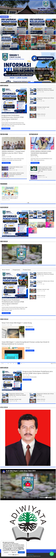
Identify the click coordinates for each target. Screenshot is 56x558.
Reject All (14, 552)
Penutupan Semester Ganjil (14, 16)
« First (2, 363)
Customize (6, 552)
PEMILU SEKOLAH (45, 46)
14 (16, 363)
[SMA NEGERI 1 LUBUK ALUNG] (28, 7)
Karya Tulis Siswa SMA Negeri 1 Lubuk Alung (17, 323)
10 (8, 363)
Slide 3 (35, 82)
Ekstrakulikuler (33, 134)
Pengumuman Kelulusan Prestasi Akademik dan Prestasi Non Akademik (41, 30)
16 (21, 363)
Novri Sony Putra (30, 554)
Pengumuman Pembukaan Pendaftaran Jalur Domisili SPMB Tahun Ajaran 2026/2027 (13, 30)
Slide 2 (21, 82)
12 (10, 363)
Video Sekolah (4, 241)
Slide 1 (7, 82)
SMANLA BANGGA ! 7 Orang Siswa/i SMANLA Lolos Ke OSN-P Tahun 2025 (13, 153)
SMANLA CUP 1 (41, 175)
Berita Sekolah (4, 86)
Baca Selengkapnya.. (5, 128)
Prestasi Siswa (4, 134)
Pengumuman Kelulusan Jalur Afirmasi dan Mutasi (8, 43)
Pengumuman (3, 184)
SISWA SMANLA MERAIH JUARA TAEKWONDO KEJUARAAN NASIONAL (16, 174)
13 (13, 363)
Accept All (21, 552)
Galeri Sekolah (4, 207)
